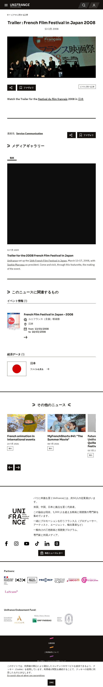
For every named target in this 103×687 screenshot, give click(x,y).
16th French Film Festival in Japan (48, 260)
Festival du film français (52, 99)
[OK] (51, 682)
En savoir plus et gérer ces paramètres (26, 675)
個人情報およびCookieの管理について (51, 661)
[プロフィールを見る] (94, 5)
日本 (81, 99)
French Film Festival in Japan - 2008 (48, 314)
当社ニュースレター (54, 553)
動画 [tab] (12, 158)
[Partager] (11, 88)
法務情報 (51, 643)
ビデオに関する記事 (87, 87)
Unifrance (12, 260)
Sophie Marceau (16, 264)
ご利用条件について (51, 652)
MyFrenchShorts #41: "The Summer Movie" (65, 438)
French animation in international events (21, 438)
